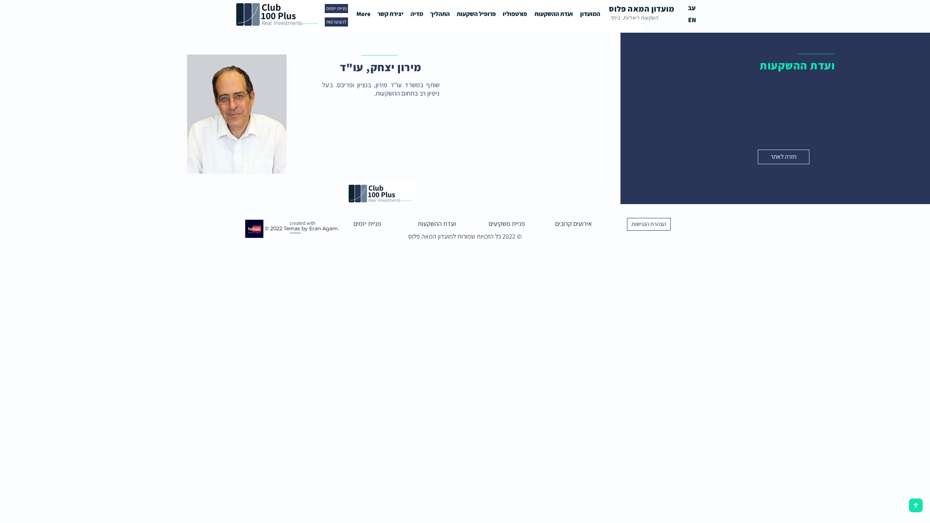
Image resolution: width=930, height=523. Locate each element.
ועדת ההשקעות (797, 65)
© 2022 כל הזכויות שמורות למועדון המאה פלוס (465, 236)
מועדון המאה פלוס (642, 9)
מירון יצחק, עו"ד (381, 67)
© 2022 (273, 228)
